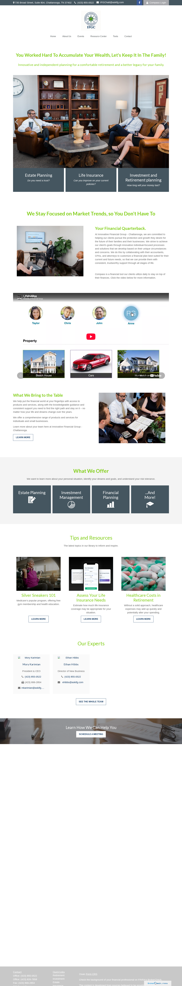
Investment (58, 978)
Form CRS (91, 974)
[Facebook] (139, 2)
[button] (53, 36)
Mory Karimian (31, 664)
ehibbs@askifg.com (72, 682)
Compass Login (157, 2)
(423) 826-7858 (29, 979)
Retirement (58, 975)
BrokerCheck (154, 979)
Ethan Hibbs (71, 664)
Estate (56, 982)
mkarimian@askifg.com (33, 688)
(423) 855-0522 (85, 2)
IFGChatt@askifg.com (112, 2)
